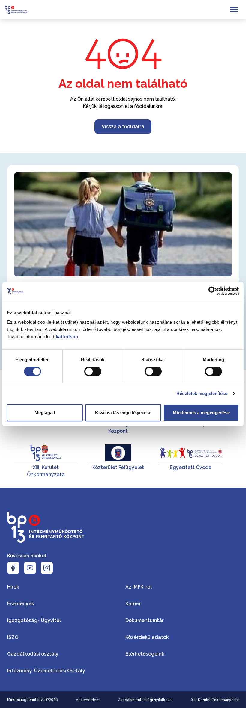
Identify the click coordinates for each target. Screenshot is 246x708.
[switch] (92, 371)
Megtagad (44, 412)
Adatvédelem (88, 700)
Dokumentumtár (144, 620)
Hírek (13, 587)
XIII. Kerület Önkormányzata (215, 700)
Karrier (133, 603)
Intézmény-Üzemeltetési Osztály (46, 671)
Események (20, 603)
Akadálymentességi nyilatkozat (145, 700)
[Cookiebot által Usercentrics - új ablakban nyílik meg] (213, 290)
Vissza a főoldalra (123, 126)
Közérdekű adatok (147, 637)
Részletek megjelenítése (201, 393)
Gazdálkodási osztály (32, 654)
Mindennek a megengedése (201, 412)
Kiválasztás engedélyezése (123, 412)
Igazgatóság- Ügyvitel (34, 620)
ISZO (12, 637)
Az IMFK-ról (138, 587)
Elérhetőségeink (144, 654)
